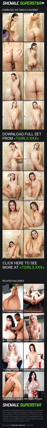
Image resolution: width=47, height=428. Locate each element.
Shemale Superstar (18, 425)
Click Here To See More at (23, 265)
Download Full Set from (21, 136)
